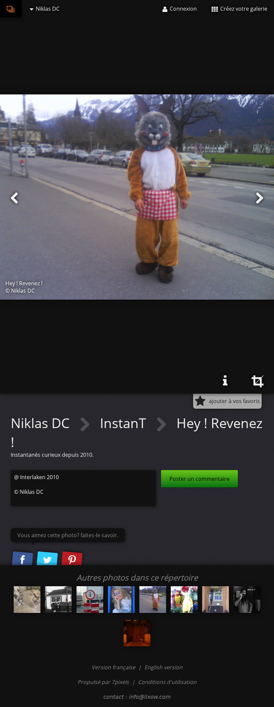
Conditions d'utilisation (167, 682)
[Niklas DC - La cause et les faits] (58, 599)
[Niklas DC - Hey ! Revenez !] (152, 599)
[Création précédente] (14, 198)
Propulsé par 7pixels (103, 682)
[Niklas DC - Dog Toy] (184, 599)
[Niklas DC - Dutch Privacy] (90, 599)
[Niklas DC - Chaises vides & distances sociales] (27, 599)
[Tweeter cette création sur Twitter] (47, 561)
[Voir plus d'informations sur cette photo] (225, 381)
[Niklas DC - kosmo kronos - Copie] (247, 599)
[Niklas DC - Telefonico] (215, 599)
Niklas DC (42, 423)
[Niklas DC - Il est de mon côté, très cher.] (137, 633)
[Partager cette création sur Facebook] (22, 561)
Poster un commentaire (199, 478)
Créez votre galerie (243, 8)
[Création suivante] (259, 198)
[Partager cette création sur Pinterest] (72, 561)
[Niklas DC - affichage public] (121, 599)
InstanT (124, 423)
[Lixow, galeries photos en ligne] (11, 8)
